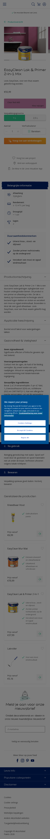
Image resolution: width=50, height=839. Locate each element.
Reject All (25, 438)
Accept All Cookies (25, 430)
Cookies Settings (25, 423)
